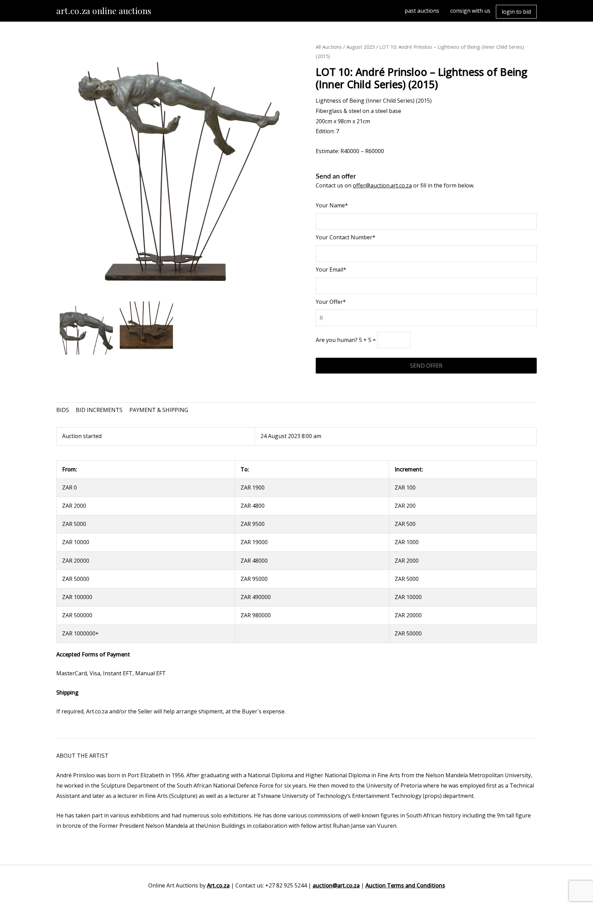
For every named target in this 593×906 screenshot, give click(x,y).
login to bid (516, 11)
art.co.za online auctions (103, 10)
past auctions (422, 10)
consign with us (470, 10)
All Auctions (329, 46)
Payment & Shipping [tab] (158, 410)
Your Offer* (331, 302)
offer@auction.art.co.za (382, 185)
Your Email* (331, 269)
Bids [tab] (62, 410)
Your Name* (332, 205)
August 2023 (360, 46)
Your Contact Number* (345, 237)
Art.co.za (218, 885)
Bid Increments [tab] (99, 410)
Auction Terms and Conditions (405, 885)
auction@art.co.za (336, 885)
